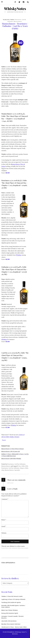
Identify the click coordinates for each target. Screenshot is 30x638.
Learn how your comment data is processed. (14, 548)
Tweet (4, 440)
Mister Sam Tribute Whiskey (9, 610)
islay (2, 470)
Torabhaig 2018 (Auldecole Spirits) (11, 602)
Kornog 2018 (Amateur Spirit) (9, 613)
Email (3, 526)
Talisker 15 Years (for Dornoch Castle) (12, 596)
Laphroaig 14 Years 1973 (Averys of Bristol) (13, 599)
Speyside (17, 470)
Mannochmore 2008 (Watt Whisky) (11, 458)
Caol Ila (24, 19)
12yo (19, 466)
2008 (23, 466)
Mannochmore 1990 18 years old (10, 451)
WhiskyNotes (15, 8)
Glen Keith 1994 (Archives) (8, 621)
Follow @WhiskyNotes (8, 563)
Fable (26, 468)
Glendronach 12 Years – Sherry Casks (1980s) (14, 627)
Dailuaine (10, 21)
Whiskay (18, 255)
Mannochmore (18, 21)
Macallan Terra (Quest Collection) (10, 624)
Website (3, 533)
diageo (22, 468)
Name (3, 520)
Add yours (10, 483)
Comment (4, 499)
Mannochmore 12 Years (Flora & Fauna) (12, 449)
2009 (26, 466)
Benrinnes (18, 19)
